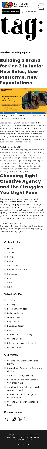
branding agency (34, 228)
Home (10, 248)
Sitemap (11, 287)
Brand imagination (16, 228)
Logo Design (13, 321)
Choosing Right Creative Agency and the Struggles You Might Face (22, 184)
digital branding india (27, 160)
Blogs (10, 278)
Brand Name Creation (17, 308)
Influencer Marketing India (29, 166)
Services (11, 257)
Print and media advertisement (21, 343)
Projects (11, 261)
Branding (19, 149)
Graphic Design (14, 317)
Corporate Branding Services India (16, 158)
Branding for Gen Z (28, 155)
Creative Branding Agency (12, 231)
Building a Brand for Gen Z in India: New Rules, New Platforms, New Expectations (21, 71)
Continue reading (24, 142)
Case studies (13, 265)
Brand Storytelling (36, 152)
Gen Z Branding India (23, 163)
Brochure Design (15, 330)
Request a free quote (10, 12)
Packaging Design (15, 326)
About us (11, 252)
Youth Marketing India (19, 171)
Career (10, 282)
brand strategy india (9, 155)
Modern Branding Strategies (13, 169)
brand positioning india (16, 152)
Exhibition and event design (20, 334)
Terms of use (26, 439)
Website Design (14, 338)
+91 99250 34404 (32, 11)
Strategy (11, 300)
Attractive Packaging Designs (21, 375)
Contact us (12, 274)
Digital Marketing (15, 313)
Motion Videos (14, 347)
